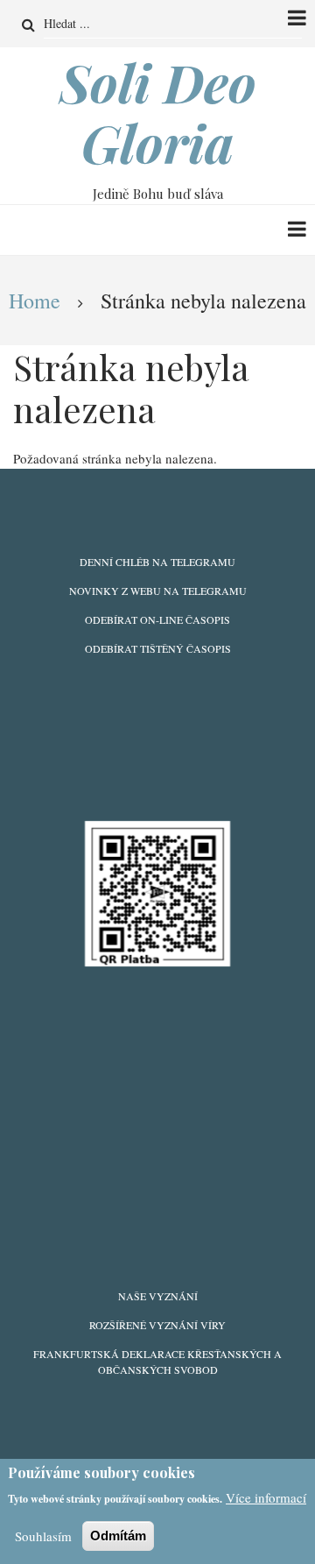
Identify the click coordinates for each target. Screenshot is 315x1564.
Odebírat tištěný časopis (158, 648)
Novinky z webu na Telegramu (158, 591)
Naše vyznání (158, 1296)
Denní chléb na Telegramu (157, 562)
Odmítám (118, 1535)
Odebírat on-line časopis (157, 619)
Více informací (266, 1497)
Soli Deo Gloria (158, 112)
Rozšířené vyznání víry (157, 1325)
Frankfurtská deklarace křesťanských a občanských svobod (157, 1361)
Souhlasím (43, 1536)
